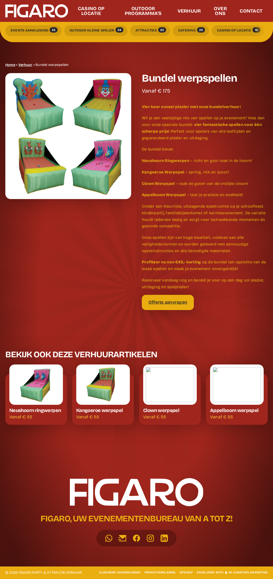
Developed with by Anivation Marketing (232, 572)
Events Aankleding (33, 30)
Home (10, 65)
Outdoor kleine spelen (95, 30)
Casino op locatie (237, 30)
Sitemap (186, 572)
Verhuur (25, 65)
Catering (190, 30)
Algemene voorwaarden (119, 572)
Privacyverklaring (160, 572)
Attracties (149, 30)
